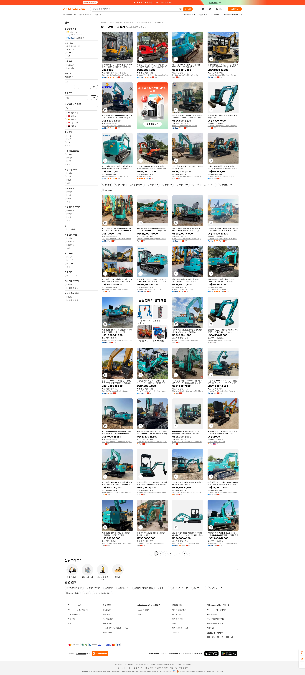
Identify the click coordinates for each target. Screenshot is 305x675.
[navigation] (81, 288)
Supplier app (154, 654)
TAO (171, 664)
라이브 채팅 (176, 614)
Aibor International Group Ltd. (218, 289)
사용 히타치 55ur (137, 185)
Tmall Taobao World (141, 664)
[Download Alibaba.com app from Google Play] (229, 653)
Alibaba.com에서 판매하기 (216, 610)
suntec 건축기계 (74, 593)
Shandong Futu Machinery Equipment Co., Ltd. (117, 289)
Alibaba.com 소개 (74, 605)
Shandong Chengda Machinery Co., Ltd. (116, 126)
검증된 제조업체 (143, 610)
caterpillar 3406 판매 (181, 588)
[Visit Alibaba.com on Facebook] (208, 636)
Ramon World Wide (144, 176)
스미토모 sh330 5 (227, 185)
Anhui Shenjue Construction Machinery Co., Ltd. (117, 492)
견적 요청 (141, 614)
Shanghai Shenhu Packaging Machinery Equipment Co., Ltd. (152, 239)
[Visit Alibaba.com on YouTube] (227, 636)
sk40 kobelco (210, 185)
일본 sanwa (164, 588)
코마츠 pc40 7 (124, 588)
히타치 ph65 (154, 185)
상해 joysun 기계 (217, 588)
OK (94, 87)
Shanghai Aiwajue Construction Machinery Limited (187, 492)
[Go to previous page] (151, 553)
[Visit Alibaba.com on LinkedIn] (213, 636)
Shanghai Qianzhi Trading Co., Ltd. (149, 289)
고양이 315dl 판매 (94, 588)
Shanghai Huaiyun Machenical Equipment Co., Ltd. (223, 239)
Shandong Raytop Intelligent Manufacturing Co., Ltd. (117, 75)
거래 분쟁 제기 (177, 619)
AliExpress (118, 664)
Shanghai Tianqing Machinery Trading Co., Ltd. (223, 126)
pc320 (197, 185)
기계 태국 (110, 588)
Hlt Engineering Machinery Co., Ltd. (185, 75)
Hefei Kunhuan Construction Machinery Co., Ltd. (187, 442)
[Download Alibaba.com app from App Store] (211, 653)
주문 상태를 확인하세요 (215, 619)
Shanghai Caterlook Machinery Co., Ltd (222, 75)
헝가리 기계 (121, 185)
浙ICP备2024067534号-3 (213, 671)
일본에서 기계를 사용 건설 (144, 588)
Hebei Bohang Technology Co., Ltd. (185, 340)
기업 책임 (71, 619)
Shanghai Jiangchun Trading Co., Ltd (115, 391)
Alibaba (103, 22)
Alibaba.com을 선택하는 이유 (78, 610)
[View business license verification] (174, 671)
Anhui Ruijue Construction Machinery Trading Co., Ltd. (117, 340)
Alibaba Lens (81, 654)
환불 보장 (106, 614)
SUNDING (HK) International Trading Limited (152, 442)
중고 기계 (129, 22)
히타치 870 (108, 190)
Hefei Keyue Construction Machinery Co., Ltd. (187, 239)
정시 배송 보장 (108, 619)
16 (184, 553)
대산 (87, 593)
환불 (174, 623)
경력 (69, 623)
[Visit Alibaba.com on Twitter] (218, 636)
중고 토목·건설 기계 (144, 22)
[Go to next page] (189, 553)
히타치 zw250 (183, 185)
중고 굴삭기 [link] (159, 22)
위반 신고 (175, 632)
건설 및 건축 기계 (116, 22)
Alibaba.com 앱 (174, 654)
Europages (187, 664)
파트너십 (210, 628)
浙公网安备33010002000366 (191, 671)
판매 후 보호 (107, 623)
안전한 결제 (107, 610)
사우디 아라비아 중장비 (103, 593)
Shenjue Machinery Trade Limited (184, 126)
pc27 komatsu (200, 588)
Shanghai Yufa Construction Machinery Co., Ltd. (223, 391)
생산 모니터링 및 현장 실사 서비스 (115, 628)
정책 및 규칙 (107, 632)
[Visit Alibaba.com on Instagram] (222, 636)
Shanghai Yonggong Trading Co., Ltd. (115, 176)
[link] (302, 652)
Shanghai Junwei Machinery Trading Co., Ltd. (187, 176)
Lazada (152, 664)
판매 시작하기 (212, 614)
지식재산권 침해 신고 (180, 628)
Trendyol (178, 664)
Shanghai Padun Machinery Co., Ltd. (221, 176)
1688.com (128, 664)
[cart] (210, 9)
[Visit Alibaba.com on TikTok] (232, 636)
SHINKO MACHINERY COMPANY (220, 340)
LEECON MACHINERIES (216, 442)
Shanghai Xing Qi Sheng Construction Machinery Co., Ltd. (152, 75)
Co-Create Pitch (74, 614)
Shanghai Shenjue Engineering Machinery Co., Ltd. (187, 391)
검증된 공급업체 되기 (215, 623)
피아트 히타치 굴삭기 (75, 588)
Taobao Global (162, 664)
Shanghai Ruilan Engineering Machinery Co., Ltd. (223, 492)
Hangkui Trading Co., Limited (182, 289)
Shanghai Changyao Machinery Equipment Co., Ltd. (117, 442)
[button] (180, 9)
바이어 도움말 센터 (179, 610)
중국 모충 (108, 185)
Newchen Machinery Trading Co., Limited (117, 543)
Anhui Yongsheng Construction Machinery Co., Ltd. (152, 391)
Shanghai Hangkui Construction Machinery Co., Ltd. (117, 239)
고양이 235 (168, 185)
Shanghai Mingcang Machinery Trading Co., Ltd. (152, 492)
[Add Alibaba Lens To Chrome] (100, 653)
